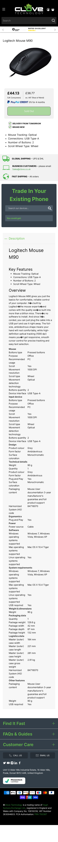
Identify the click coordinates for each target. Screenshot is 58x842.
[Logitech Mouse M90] (29, 62)
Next (55, 29)
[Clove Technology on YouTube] (8, 763)
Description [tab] (17, 238)
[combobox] (26, 20)
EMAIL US (45, 755)
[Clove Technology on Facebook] (19, 763)
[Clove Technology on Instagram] (12, 763)
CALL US (17, 755)
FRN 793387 (41, 814)
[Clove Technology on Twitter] (4, 763)
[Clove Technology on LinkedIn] (15, 763)
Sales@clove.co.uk (21, 169)
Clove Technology (13, 805)
